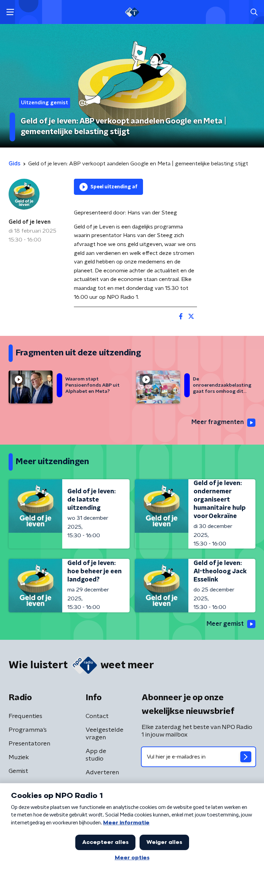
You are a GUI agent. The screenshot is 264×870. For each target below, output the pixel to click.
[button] (10, 12)
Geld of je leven (30, 222)
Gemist (18, 771)
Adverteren (102, 772)
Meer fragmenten (217, 422)
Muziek (19, 757)
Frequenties (25, 716)
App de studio (96, 755)
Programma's (28, 730)
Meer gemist (225, 624)
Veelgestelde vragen (104, 734)
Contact (97, 716)
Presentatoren (29, 744)
